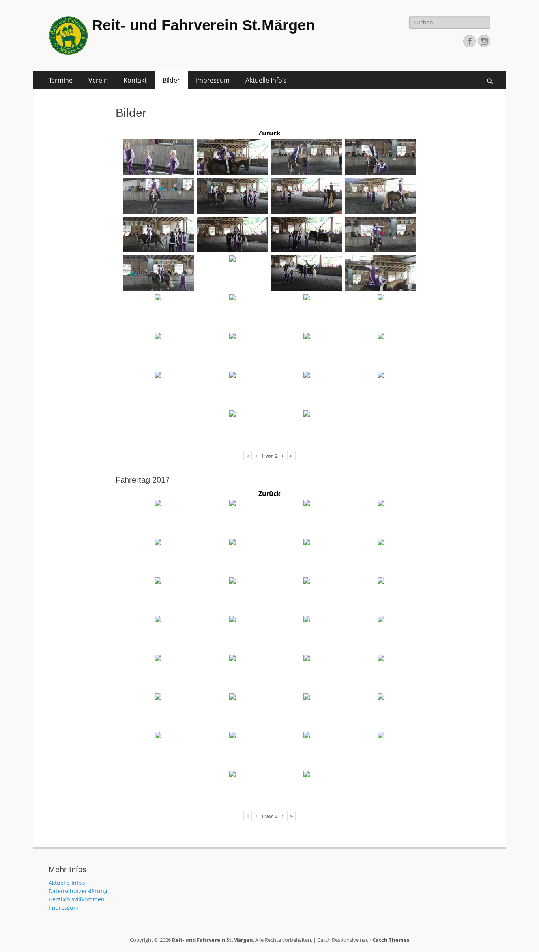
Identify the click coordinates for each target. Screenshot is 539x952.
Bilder (171, 80)
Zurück (269, 133)
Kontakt (135, 80)
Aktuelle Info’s (265, 80)
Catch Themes (390, 939)
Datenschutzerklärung (78, 891)
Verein (98, 80)
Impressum (213, 80)
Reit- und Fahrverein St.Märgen (203, 25)
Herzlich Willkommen (77, 899)
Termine (61, 80)
